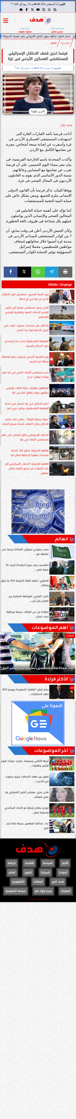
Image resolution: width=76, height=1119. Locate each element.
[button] (7, 655)
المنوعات (65, 891)
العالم (54, 43)
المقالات (38, 881)
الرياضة (12, 863)
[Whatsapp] (49, 9)
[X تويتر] (32, 9)
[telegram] (52, 272)
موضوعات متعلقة (60, 284)
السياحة (45, 872)
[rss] (55, 9)
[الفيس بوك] (27, 9)
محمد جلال (66, 125)
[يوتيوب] (38, 9)
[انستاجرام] (43, 9)
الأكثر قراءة (56, 679)
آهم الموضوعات (49, 628)
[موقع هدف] (41, 20)
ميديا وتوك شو (43, 891)
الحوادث (63, 872)
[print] (65, 272)
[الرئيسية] (21, 9)
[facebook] (10, 272)
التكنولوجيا (18, 881)
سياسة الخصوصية (16, 891)
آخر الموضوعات (51, 751)
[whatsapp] (38, 272)
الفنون (28, 872)
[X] (24, 272)
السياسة (48, 863)
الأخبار (65, 863)
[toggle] (5, 20)
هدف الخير (58, 881)
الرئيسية (65, 43)
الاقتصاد (29, 863)
